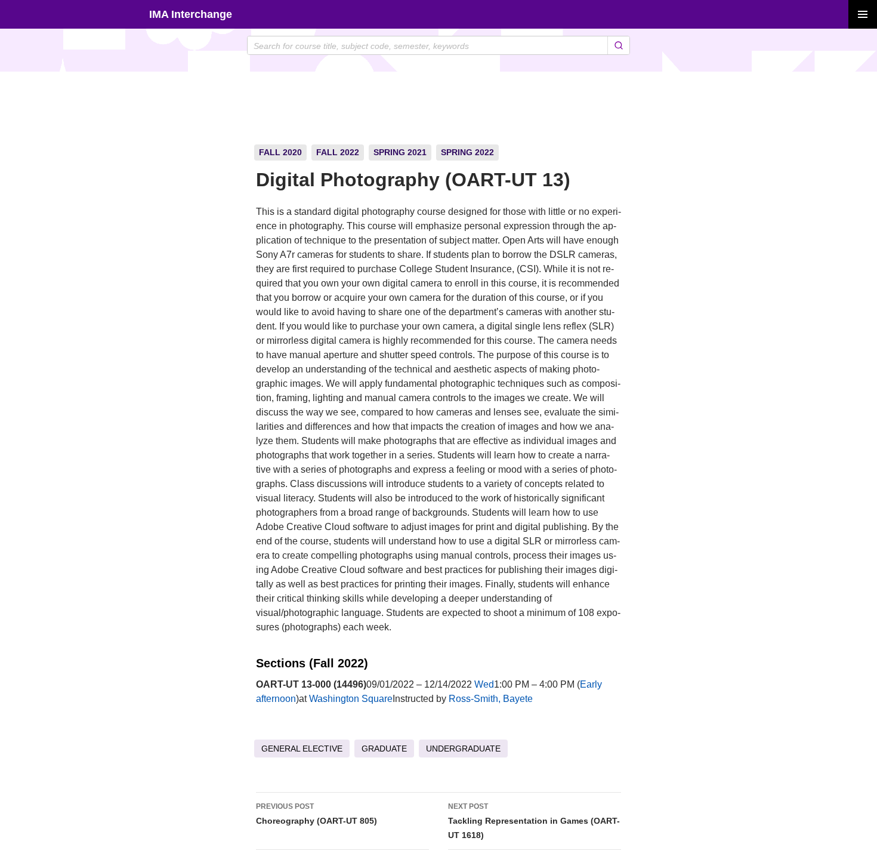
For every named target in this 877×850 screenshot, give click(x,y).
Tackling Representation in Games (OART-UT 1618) (534, 821)
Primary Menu (862, 14)
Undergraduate (463, 748)
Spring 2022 (467, 152)
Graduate (384, 748)
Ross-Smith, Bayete (491, 699)
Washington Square (351, 699)
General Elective (301, 748)
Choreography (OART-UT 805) (316, 814)
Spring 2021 (400, 152)
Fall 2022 (337, 152)
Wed (484, 684)
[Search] (618, 45)
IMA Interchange (190, 14)
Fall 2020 (280, 152)
